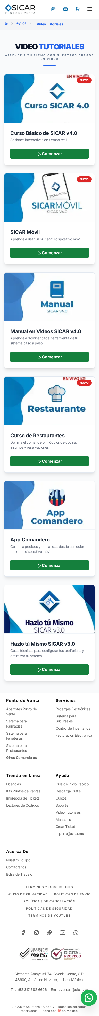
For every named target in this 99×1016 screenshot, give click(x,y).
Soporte (62, 805)
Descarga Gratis (68, 791)
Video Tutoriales (68, 812)
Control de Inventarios (73, 728)
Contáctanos (16, 867)
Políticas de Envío (72, 894)
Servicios (66, 700)
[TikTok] (49, 932)
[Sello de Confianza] (33, 953)
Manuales (63, 819)
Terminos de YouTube (49, 915)
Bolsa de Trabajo (19, 874)
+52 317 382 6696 (32, 989)
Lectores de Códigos (22, 805)
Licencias (13, 784)
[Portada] (6, 23)
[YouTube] (62, 932)
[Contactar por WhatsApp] (89, 998)
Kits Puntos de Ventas (23, 791)
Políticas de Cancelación (49, 901)
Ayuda (21, 23)
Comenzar (51, 153)
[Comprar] (78, 9)
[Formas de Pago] (53, 9)
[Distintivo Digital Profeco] (66, 954)
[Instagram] (36, 932)
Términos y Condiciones (49, 887)
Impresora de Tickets (22, 798)
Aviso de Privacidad (28, 894)
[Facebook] (23, 932)
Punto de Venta (22, 700)
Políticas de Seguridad (49, 908)
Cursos (61, 798)
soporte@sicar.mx (70, 833)
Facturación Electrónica (74, 735)
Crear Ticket (65, 826)
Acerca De (17, 851)
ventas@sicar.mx (74, 989)
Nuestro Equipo (18, 860)
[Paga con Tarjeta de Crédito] (65, 9)
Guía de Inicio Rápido (72, 784)
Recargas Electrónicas (73, 709)
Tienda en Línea (23, 775)
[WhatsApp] (75, 932)
